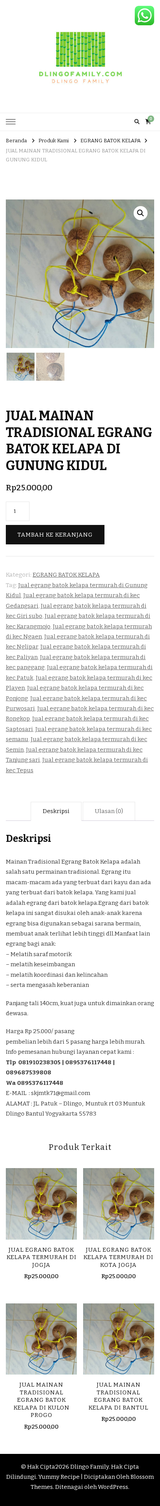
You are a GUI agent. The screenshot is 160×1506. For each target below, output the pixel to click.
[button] (141, 213)
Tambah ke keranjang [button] (41, 1206)
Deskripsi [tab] (56, 811)
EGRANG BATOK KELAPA (66, 574)
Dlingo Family (89, 1466)
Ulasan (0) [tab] (109, 811)
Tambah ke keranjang (55, 534)
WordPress (113, 1486)
